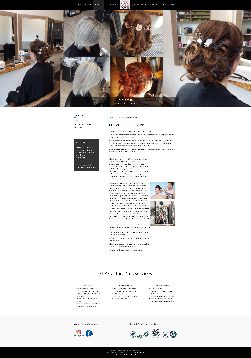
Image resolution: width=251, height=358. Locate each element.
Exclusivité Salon (139, 5)
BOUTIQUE (155, 5)
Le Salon (98, 5)
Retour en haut (117, 260)
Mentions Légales (128, 260)
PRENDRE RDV (169, 5)
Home (111, 23)
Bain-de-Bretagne (85, 5)
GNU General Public (139, 258)
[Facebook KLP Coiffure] (89, 239)
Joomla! (109, 258)
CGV (136, 260)
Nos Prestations (112, 5)
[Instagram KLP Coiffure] (79, 239)
